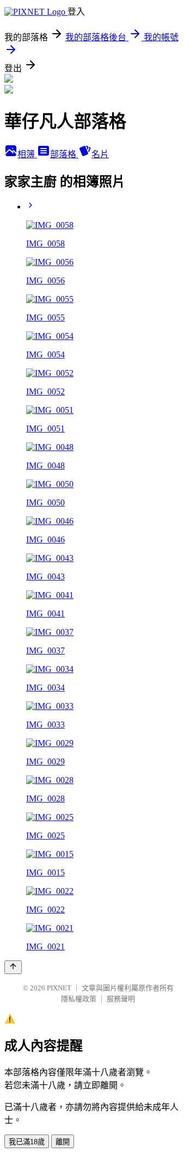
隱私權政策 (78, 999)
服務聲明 (121, 999)
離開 (63, 1142)
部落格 (64, 154)
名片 (100, 154)
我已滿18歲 (27, 1142)
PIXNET (59, 988)
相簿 (27, 154)
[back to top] (13, 967)
